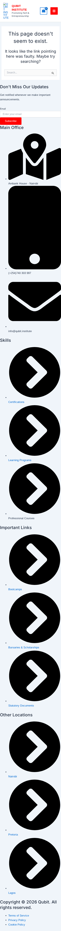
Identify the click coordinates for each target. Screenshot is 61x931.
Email (3, 108)
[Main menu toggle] (54, 11)
